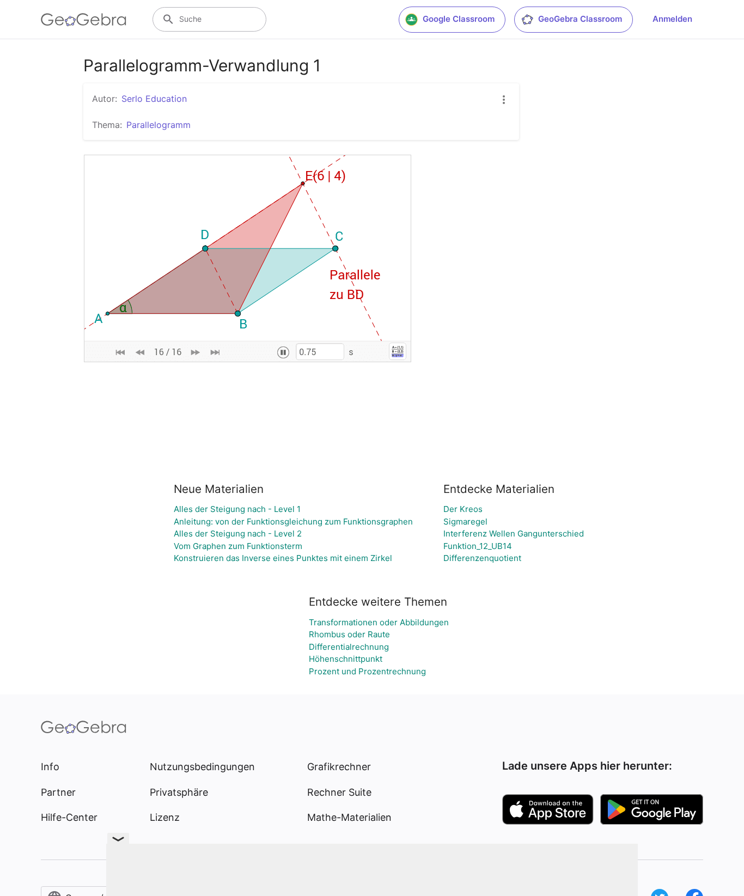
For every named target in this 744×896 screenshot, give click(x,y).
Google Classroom (459, 19)
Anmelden (672, 19)
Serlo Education (154, 98)
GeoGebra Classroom (580, 19)
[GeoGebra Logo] (83, 19)
